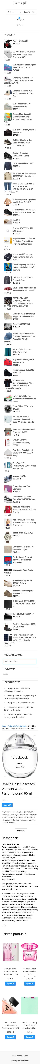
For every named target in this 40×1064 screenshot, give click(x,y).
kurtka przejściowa (23, 817)
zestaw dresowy (8, 823)
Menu (21, 25)
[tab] (21, 830)
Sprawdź (7, 805)
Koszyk (19, 1056)
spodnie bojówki (28, 820)
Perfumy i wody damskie (17, 726)
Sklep (26, 1056)
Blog (13, 1056)
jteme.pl (20, 3)
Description (20, 831)
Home (4, 726)
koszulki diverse (25, 815)
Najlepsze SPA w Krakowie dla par (20, 703)
